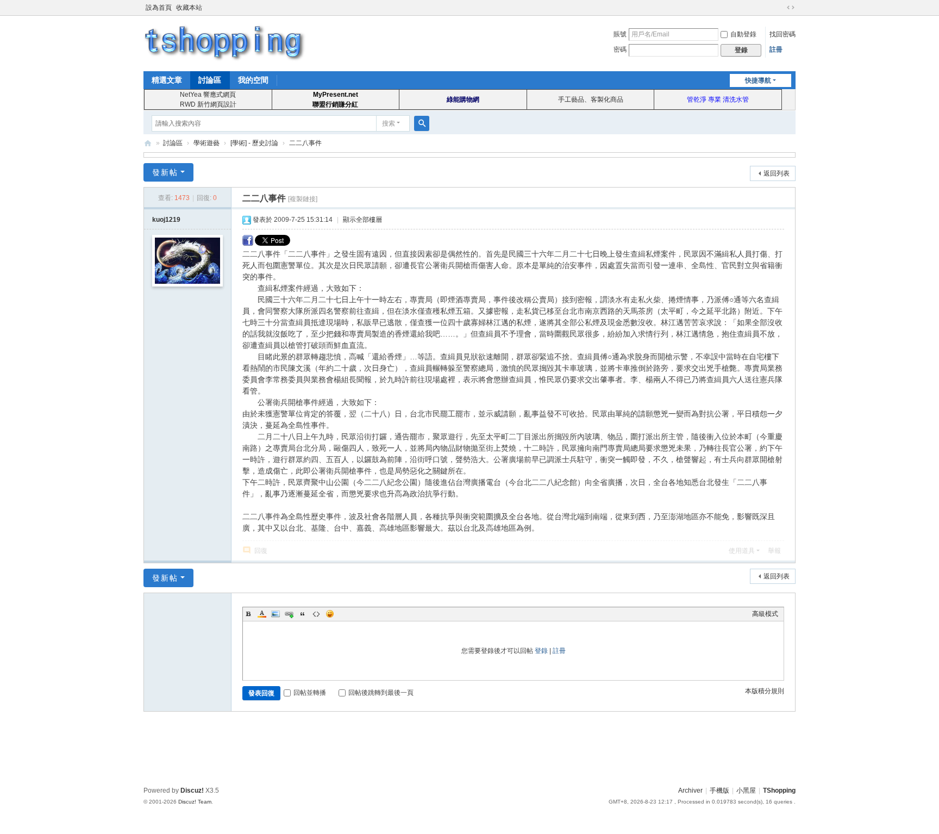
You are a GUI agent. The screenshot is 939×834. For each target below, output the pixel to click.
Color (261, 613)
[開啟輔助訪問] (780, 8)
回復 (260, 551)
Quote (302, 613)
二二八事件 (305, 143)
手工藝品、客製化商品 (590, 99)
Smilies (329, 613)
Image (275, 613)
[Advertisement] (469, 747)
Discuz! (192, 790)
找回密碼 (782, 34)
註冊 (775, 49)
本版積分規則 (764, 691)
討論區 (209, 80)
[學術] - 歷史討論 (254, 143)
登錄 (541, 651)
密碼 (620, 49)
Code (316, 613)
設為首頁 (159, 7)
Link (289, 613)
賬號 (620, 34)
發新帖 (165, 172)
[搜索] (421, 123)
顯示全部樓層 (362, 219)
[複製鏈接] (302, 199)
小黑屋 (746, 790)
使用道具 (742, 551)
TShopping (147, 143)
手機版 (719, 790)
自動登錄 (743, 34)
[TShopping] (224, 42)
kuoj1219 (166, 219)
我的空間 (253, 80)
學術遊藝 (206, 143)
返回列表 (776, 173)
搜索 (388, 123)
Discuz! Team (194, 802)
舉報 (774, 551)
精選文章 (167, 80)
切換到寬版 (791, 8)
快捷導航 (758, 80)
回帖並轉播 (309, 692)
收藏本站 (189, 7)
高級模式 (765, 614)
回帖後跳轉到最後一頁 (381, 692)
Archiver (690, 790)
